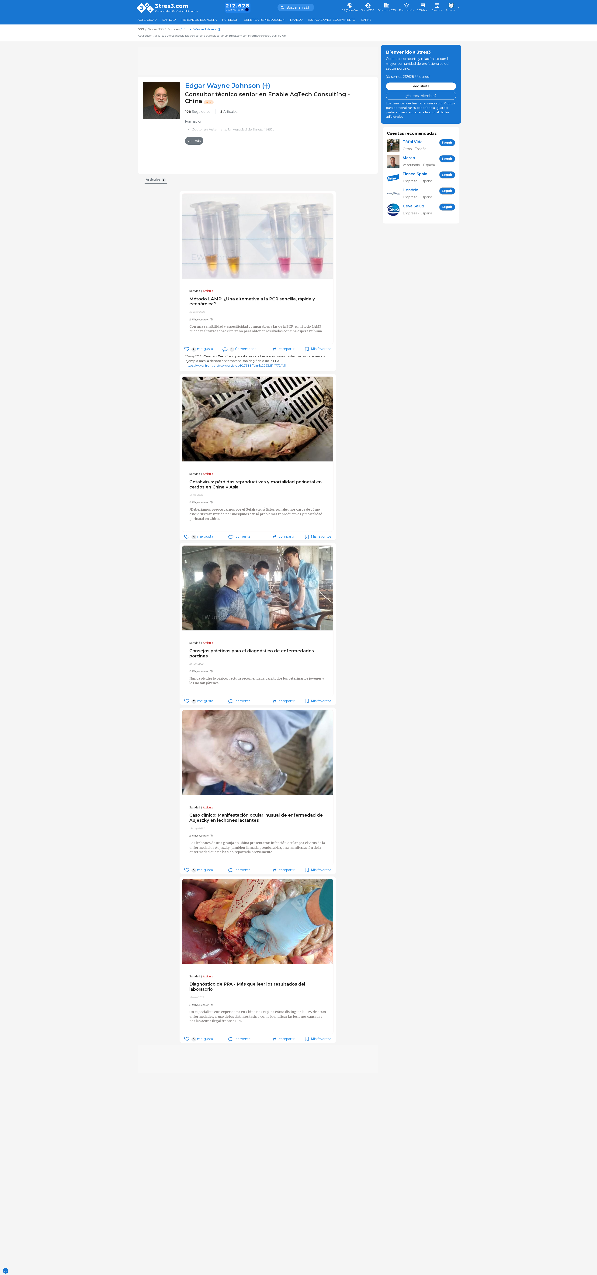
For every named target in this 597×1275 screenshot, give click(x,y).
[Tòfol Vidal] (395, 145)
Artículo (208, 291)
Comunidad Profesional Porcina (176, 11)
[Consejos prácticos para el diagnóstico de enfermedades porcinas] (257, 588)
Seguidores (197, 112)
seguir (447, 142)
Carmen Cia (213, 356)
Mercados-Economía (199, 19)
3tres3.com (171, 6)
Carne (366, 19)
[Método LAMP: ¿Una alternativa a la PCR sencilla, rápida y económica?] (257, 236)
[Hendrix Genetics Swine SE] (395, 193)
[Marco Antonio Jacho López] (395, 161)
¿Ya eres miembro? (421, 95)
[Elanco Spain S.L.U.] (395, 177)
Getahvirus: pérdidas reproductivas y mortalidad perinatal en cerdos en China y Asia (255, 484)
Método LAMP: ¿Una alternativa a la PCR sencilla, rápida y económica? (252, 301)
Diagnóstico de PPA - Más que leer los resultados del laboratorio (247, 986)
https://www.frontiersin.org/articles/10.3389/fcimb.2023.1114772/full (235, 365)
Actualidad (147, 19)
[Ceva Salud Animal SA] (395, 209)
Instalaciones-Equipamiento (331, 19)
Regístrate (421, 86)
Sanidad (169, 19)
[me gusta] (186, 349)
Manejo (296, 19)
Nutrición (230, 19)
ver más (194, 141)
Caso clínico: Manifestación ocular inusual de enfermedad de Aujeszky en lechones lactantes (256, 817)
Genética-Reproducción (264, 19)
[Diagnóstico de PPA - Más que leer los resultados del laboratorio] (257, 921)
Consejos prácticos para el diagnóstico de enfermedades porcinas (251, 653)
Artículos (228, 112)
